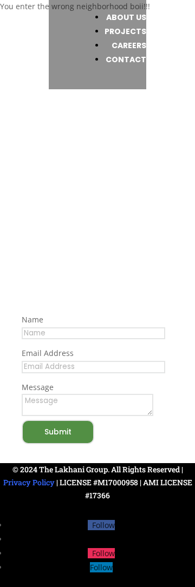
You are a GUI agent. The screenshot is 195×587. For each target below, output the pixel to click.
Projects (125, 31)
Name (32, 319)
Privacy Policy (29, 482)
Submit (58, 431)
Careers (129, 45)
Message (38, 387)
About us (126, 17)
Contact (126, 59)
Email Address (48, 353)
